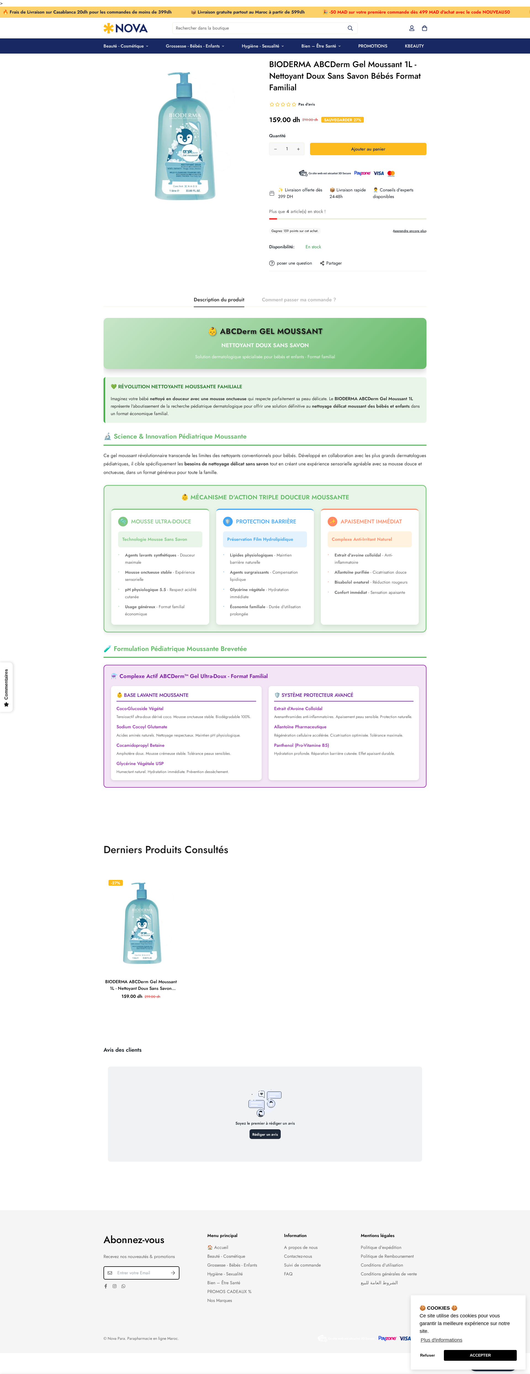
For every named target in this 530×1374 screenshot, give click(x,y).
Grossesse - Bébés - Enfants (193, 46)
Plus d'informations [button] (441, 1340)
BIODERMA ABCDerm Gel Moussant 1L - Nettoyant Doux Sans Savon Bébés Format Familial (141, 985)
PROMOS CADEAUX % (229, 1291)
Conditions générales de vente (389, 1274)
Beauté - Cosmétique (124, 46)
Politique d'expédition (381, 1247)
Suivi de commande (302, 1265)
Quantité (277, 136)
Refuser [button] (427, 1355)
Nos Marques (219, 1300)
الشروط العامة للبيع (379, 1283)
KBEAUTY (414, 46)
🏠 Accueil (217, 1247)
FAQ (288, 1274)
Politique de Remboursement (387, 1256)
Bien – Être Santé (318, 46)
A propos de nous (300, 1247)
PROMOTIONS (372, 46)
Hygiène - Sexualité (260, 46)
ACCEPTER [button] (480, 1355)
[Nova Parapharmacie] (126, 28)
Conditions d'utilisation (382, 1265)
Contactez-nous (298, 1256)
